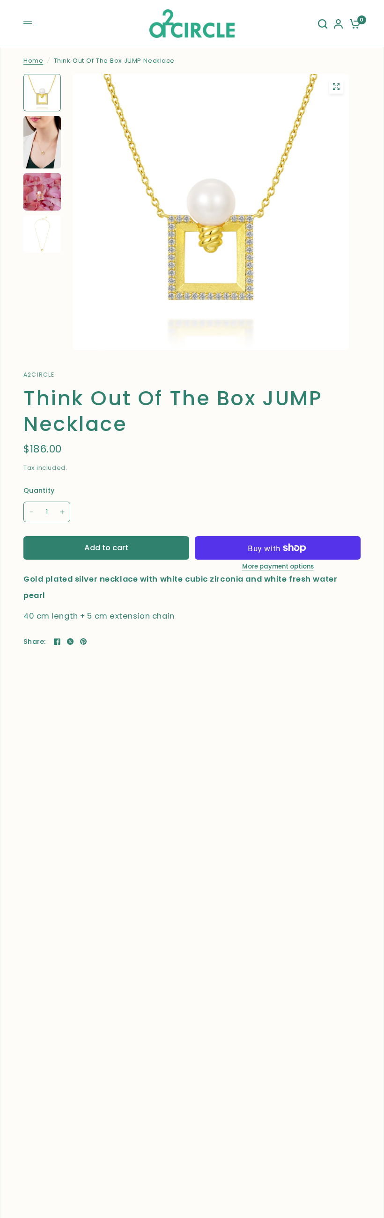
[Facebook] (57, 641)
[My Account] (338, 23)
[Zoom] (336, 87)
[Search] (323, 23)
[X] (70, 641)
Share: (34, 641)
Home (33, 60)
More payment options (278, 566)
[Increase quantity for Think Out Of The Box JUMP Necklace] (62, 512)
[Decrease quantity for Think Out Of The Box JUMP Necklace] (31, 512)
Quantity (38, 490)
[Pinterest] (83, 641)
